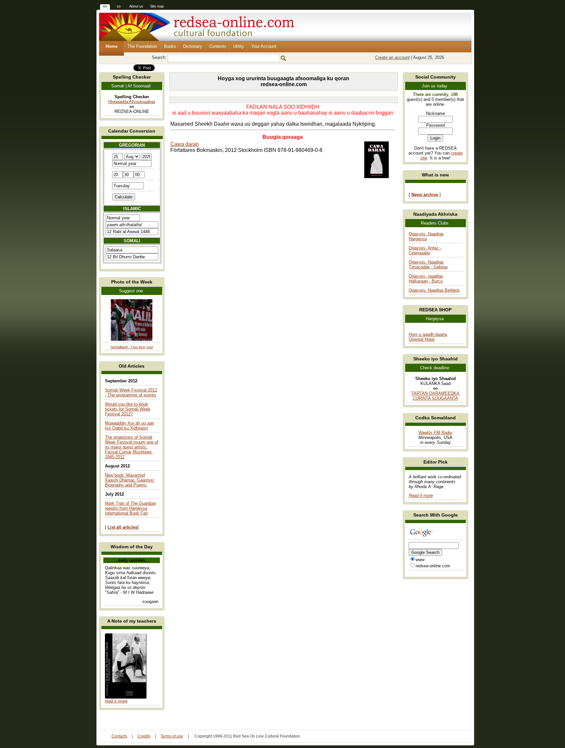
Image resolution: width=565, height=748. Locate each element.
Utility (238, 46)
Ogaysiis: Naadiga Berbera (434, 290)
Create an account (392, 57)
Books (170, 46)
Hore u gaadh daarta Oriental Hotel (428, 337)
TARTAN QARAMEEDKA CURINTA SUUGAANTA (435, 396)
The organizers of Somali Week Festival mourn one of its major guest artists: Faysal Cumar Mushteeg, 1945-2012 (131, 447)
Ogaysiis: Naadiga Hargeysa (426, 236)
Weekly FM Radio (435, 432)
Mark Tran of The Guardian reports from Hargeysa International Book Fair (130, 508)
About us (136, 6)
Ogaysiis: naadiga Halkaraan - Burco (426, 278)
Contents (217, 46)
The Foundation (142, 46)
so (119, 6)
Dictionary (192, 46)
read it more (116, 701)
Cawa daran (184, 144)
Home (111, 46)
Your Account (263, 46)
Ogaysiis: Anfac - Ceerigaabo (425, 250)
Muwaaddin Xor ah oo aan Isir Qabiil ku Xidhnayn (129, 425)
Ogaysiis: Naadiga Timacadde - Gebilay (428, 264)
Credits (144, 736)
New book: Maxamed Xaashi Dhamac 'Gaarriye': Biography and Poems (130, 480)
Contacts (119, 736)
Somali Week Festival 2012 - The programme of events (131, 392)
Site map (157, 6)
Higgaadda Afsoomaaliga (131, 101)
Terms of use (172, 736)
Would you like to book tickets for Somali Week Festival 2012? (127, 409)
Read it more (421, 495)
